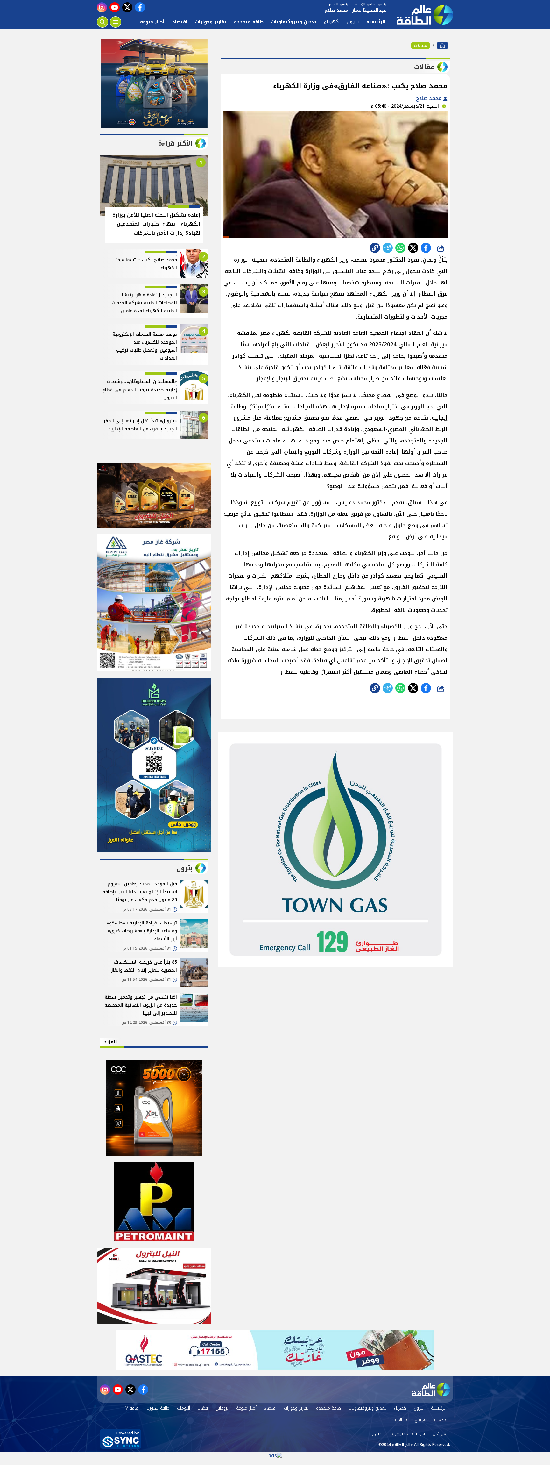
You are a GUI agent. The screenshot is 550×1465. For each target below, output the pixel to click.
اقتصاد (179, 22)
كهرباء (331, 22)
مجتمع (421, 1419)
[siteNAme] (421, 15)
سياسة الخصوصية (408, 1433)
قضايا (203, 1408)
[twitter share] (413, 248)
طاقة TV (131, 1408)
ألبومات (183, 1408)
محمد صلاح (429, 98)
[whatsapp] (375, 248)
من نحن (439, 1433)
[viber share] (388, 248)
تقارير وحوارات (210, 22)
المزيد (110, 1042)
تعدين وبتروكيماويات (293, 22)
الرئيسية (376, 22)
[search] (102, 22)
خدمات (440, 1419)
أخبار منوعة (152, 22)
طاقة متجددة (249, 22)
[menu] (115, 22)
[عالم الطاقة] (442, 45)
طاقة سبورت (157, 1408)
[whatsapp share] (400, 248)
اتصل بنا (376, 1433)
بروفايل (222, 1408)
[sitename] (431, 1389)
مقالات (420, 45)
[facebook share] (426, 248)
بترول (352, 22)
